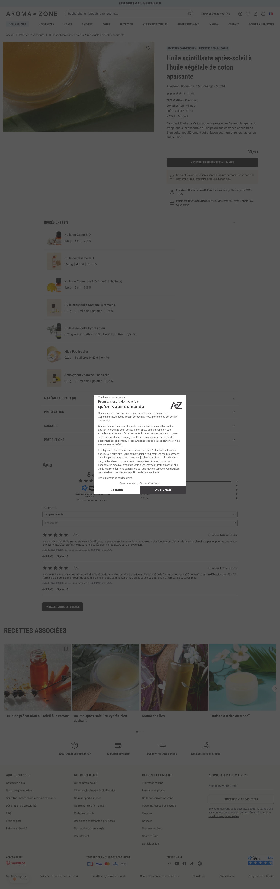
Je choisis (117, 489)
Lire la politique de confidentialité (115, 478)
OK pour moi (163, 489)
